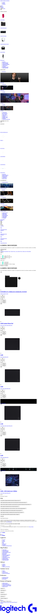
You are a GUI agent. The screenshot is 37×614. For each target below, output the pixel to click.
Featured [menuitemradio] (2, 251)
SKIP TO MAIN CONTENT (4, 0)
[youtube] (3, 532)
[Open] (2, 225)
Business (3, 3)
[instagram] (0, 532)
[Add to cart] (1, 300)
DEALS (1, 220)
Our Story (3, 539)
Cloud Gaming (4, 556)
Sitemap (15, 602)
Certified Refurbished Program (7, 545)
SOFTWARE (2, 219)
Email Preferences (5, 578)
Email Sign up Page (5, 577)
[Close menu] (1, 9)
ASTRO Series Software (6, 566)
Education (3, 4)
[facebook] (2, 532)
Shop (1, 227)
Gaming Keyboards (5, 551)
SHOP (2, 8)
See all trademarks (9, 521)
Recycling (3, 544)
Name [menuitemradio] (12, 251)
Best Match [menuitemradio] (6, 251)
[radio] (0, 321)
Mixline (3, 565)
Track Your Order (5, 572)
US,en (2, 6)
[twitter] (1, 532)
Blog (3, 542)
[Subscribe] (10, 525)
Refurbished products (5, 559)
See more (2, 516)
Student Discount (5, 586)
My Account (4, 579)
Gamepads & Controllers (6, 557)
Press (3, 543)
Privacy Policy (7, 602)
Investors (3, 541)
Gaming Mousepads (5, 550)
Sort (1, 250)
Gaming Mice (4, 549)
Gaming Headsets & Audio (6, 552)
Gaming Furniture (5, 558)
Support (1, 5)
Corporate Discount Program (6, 584)
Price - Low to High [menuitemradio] (16, 251)
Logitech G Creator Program (6, 585)
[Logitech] (1, 7)
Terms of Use (2, 602)
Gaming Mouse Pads (3, 229)
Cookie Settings (11, 602)
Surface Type (3, 258)
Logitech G (2, 230)
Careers (3, 540)
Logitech (3, 2)
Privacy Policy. (31, 526)
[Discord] (4, 532)
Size (1, 252)
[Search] (1, 221)
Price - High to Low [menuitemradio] (23, 251)
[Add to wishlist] (1, 272)
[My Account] (1, 223)
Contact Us (4, 571)
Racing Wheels (4, 553)
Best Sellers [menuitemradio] (29, 251)
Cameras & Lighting (5, 555)
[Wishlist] (1, 222)
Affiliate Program (5, 583)
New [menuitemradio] (9, 251)
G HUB (3, 564)
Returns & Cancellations (6, 573)
